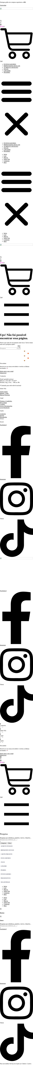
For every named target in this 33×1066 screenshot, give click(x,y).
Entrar (2, 920)
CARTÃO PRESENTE (6, 854)
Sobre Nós (7, 159)
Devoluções (3, 417)
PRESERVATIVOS (5, 878)
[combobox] (8, 348)
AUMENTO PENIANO (11, 67)
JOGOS (6, 69)
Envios (2, 415)
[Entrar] (1, 917)
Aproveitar (3, 5)
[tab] (3, 843)
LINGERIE (7, 71)
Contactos (6, 161)
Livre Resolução (5, 407)
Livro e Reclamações (6, 406)
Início (5, 154)
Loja (5, 156)
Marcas (6, 157)
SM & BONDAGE (5, 882)
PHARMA (7, 72)
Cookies (2, 404)
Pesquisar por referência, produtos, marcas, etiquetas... (15, 838)
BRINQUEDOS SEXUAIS (12, 66)
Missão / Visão (4, 393)
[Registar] (1, 909)
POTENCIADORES (10, 64)
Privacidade (3, 403)
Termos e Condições (6, 401)
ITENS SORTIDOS (6, 858)
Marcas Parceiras (5, 395)
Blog (5, 162)
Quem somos (4, 391)
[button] (16, 108)
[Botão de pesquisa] (19, 347)
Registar (2, 912)
